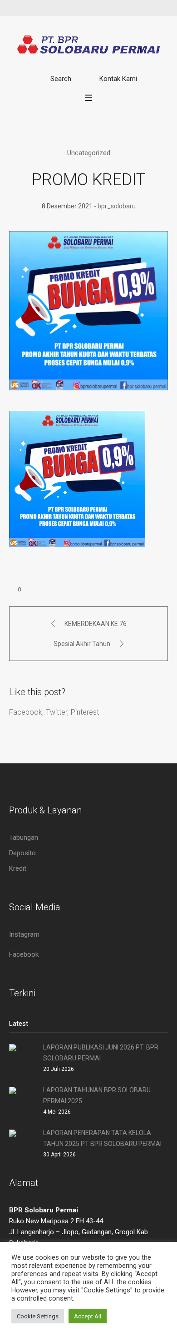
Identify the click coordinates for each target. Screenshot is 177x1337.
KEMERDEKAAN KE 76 (95, 623)
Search (60, 79)
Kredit (17, 868)
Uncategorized (88, 153)
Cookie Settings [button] (38, 1316)
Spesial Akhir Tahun (82, 643)
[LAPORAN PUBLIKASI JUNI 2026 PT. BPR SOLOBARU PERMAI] (22, 1057)
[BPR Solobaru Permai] (88, 44)
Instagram (24, 934)
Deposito (22, 853)
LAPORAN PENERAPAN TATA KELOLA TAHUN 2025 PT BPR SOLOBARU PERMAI (102, 1138)
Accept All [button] (87, 1316)
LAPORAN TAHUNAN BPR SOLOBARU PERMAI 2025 (97, 1095)
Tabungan (23, 837)
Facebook (25, 712)
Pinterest (85, 712)
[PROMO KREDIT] (88, 310)
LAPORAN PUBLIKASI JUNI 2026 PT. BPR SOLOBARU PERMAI (100, 1053)
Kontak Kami (118, 79)
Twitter (56, 712)
